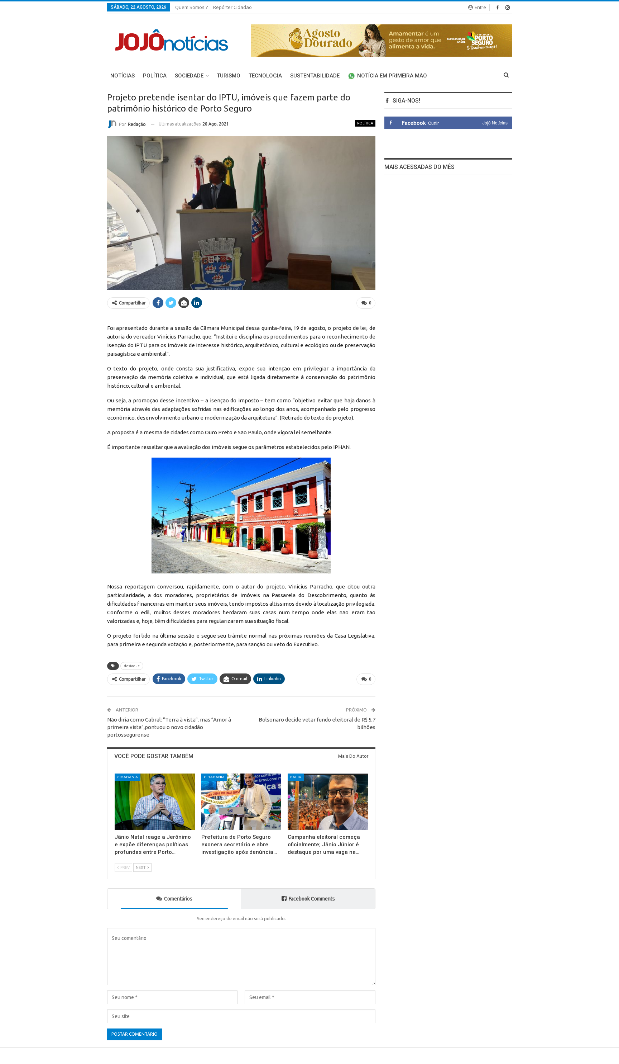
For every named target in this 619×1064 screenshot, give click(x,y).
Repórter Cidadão (232, 7)
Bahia (295, 777)
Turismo (228, 75)
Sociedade (189, 75)
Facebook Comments (312, 899)
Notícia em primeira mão (392, 75)
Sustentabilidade (315, 75)
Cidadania (127, 777)
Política (155, 75)
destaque (132, 666)
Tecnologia (265, 75)
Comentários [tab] (178, 899)
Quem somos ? (191, 7)
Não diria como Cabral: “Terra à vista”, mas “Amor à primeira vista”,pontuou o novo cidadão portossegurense (169, 727)
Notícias (122, 75)
